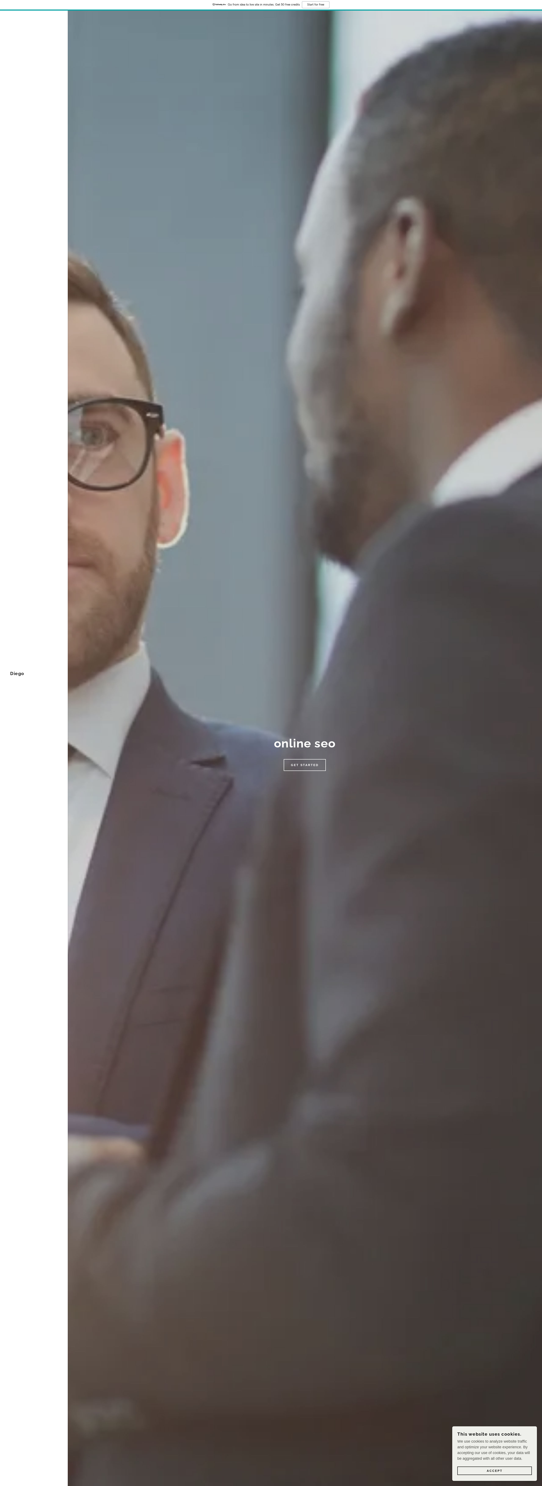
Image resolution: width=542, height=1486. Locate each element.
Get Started (305, 765)
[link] (17, 674)
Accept (495, 1470)
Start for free (315, 4)
